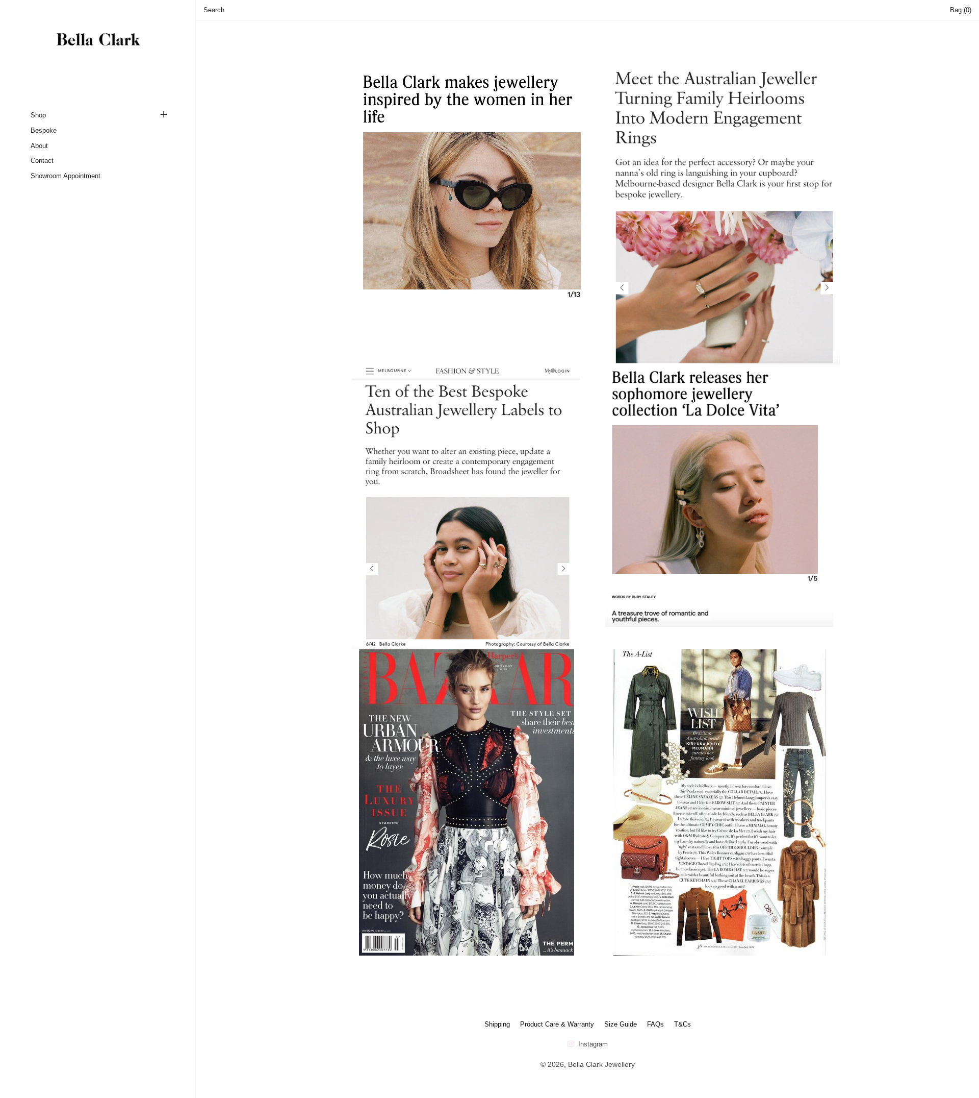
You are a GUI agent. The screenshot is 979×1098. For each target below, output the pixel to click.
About (39, 146)
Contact (42, 160)
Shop (38, 115)
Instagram (592, 1044)
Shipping (497, 1024)
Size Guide (620, 1024)
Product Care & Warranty (557, 1024)
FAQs (655, 1024)
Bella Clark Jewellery (601, 1064)
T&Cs (682, 1024)
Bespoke (44, 130)
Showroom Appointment (65, 176)
